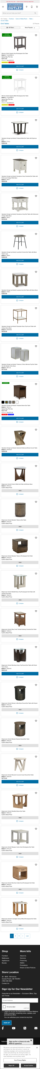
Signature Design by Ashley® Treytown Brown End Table (16, 405)
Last (27, 936)
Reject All (11, 1065)
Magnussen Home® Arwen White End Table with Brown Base (17, 484)
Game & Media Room (21, 19)
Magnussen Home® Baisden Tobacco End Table (14, 520)
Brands (4, 963)
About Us (23, 956)
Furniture (11, 19)
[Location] (26, 7)
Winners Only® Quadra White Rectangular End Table (15, 96)
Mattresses (5, 958)
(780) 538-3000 (7, 981)
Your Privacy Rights (20, 1060)
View (20, 490)
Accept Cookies (28, 1065)
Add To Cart (20, 66)
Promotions (24, 965)
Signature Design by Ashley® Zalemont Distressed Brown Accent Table (19, 448)
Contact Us (5, 983)
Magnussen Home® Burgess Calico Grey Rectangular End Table (18, 847)
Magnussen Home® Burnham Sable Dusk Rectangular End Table (18, 883)
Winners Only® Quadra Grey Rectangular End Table (15, 53)
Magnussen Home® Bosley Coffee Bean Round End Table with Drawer (19, 703)
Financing (23, 960)
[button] (3, 7)
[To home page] (15, 6)
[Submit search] (35, 13)
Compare (21, 70)
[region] (20, 1057)
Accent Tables (4, 20)
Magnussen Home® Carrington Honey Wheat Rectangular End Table (19, 918)
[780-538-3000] (32, 7)
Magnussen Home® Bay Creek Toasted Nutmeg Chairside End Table (19, 629)
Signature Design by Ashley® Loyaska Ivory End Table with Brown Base (20, 290)
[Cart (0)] (37, 7)
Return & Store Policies (27, 967)
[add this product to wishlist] (36, 35)
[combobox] (29, 27)
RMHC (22, 963)
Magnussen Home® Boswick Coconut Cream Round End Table (18, 775)
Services (23, 958)
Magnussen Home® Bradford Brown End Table (13, 811)
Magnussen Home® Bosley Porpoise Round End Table (15, 739)
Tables (31, 19)
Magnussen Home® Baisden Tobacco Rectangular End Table (17, 556)
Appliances (5, 960)
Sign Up (7, 1023)
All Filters (11, 27)
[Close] (37, 1048)
